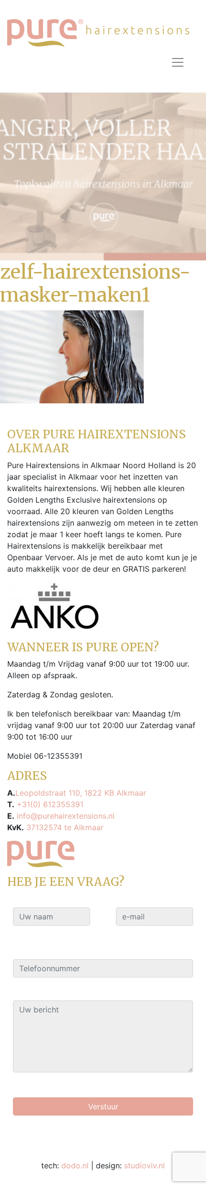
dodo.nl (75, 1165)
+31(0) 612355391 (48, 804)
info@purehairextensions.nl (64, 816)
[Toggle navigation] (177, 62)
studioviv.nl (144, 1165)
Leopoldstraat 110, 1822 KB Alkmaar (80, 793)
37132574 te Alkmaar (63, 827)
